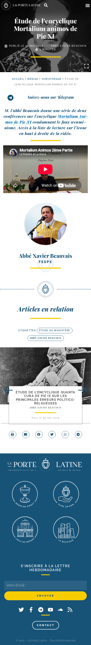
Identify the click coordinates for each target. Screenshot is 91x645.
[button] (87, 5)
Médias (33, 79)
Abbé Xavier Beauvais (68, 45)
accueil (18, 79)
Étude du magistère (54, 330)
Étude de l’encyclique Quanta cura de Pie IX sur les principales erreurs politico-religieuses (45, 397)
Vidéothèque (51, 79)
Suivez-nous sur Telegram (51, 97)
